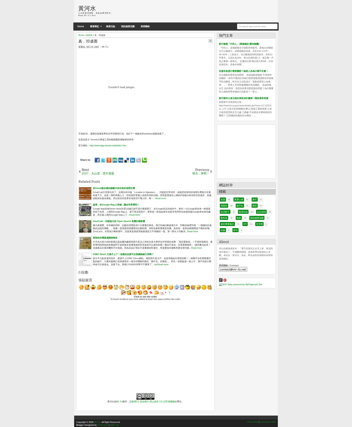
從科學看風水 (227, 224)
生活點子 (225, 212)
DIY (245, 224)
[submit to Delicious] (126, 160)
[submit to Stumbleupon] (114, 160)
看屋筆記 (94, 26)
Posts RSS (252, 422)
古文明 (259, 224)
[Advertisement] (226, 11)
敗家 (238, 218)
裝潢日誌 (110, 26)
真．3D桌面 (88, 41)
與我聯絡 (145, 26)
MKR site (114, 425)
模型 (254, 205)
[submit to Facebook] (97, 160)
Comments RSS (268, 422)
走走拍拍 (261, 212)
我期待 (224, 205)
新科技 (224, 218)
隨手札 (239, 205)
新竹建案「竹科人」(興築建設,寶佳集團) (239, 44)
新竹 (254, 199)
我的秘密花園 (128, 26)
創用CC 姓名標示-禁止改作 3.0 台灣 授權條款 (154, 401)
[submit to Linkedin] (132, 160)
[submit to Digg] (120, 160)
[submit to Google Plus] (109, 160)
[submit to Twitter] (103, 160)
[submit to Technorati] (144, 160)
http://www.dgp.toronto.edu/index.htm (108, 145)
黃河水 (87, 8)
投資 (223, 199)
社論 (223, 230)
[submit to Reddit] (138, 160)
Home (80, 26)
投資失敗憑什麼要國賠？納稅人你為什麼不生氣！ (243, 71)
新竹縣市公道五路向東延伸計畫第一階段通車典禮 (243, 98)
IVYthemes (102, 425)
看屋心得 (238, 199)
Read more (160, 198)
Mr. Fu (119, 401)
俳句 (235, 230)
